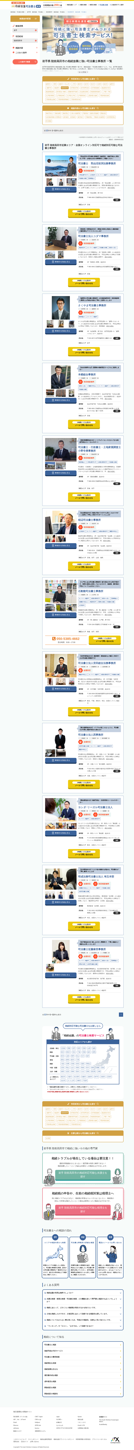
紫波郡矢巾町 (106, 88)
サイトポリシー (33, 1439)
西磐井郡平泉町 (73, 92)
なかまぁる (59, 1425)
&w (18, 1419)
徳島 (92, 1067)
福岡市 (90, 1076)
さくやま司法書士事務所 (92, 305)
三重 (77, 1060)
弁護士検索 (83, 5)
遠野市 (112, 84)
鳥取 (77, 1067)
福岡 (62, 1071)
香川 (87, 1067)
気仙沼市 (94, 167)
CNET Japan (39, 1416)
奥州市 (80, 84)
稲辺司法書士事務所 (89, 519)
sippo (58, 1416)
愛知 (62, 1060)
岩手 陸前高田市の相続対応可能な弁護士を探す (83, 1174)
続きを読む (111, 188)
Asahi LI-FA (81, 1425)
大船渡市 (56, 88)
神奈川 (68, 1052)
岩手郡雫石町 (85, 88)
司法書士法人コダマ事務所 (93, 236)
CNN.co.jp (38, 1419)
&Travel (23, 1419)
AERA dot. (38, 1425)
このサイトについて (20, 1439)
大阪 (62, 1063)
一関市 (54, 84)
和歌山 (88, 1063)
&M (14, 1419)
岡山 (67, 1067)
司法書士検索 (104, 5)
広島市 (109, 1076)
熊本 (77, 1071)
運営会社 (16, 1441)
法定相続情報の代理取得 (53, 117)
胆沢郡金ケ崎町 (61, 92)
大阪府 (83, 738)
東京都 (83, 666)
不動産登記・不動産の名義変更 (95, 117)
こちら (90, 1089)
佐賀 (67, 1071)
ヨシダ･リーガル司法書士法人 (95, 807)
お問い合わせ (34, 1441)
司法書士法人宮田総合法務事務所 (97, 663)
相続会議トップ (72, 5)
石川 (82, 1056)
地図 (117, 200)
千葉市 (85, 1080)
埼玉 (74, 1052)
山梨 (67, 1056)
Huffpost (37, 1422)
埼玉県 (83, 880)
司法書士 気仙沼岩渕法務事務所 (97, 163)
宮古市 (93, 84)
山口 (72, 1067)
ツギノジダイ (82, 1422)
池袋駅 (104, 811)
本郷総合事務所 (87, 374)
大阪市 (94, 738)
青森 (69, 1048)
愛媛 (97, 1067)
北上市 (67, 84)
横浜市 (63, 1076)
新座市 (94, 880)
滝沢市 (86, 84)
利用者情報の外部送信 (83, 1439)
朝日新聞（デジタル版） (20, 1416)
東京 (62, 1052)
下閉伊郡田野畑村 (63, 99)
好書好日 (59, 1422)
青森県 (83, 594)
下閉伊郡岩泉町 (104, 95)
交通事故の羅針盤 (83, 1428)
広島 (62, 1067)
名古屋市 (94, 953)
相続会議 (80, 1419)
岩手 (74, 1048)
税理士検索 (93, 5)
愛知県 (83, 953)
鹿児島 (93, 1071)
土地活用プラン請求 (117, 5)
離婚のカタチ (17, 1431)
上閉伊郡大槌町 (92, 95)
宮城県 (83, 167)
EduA (15, 1422)
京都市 (103, 1076)
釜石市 (105, 84)
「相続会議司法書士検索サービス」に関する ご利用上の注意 (67, 1087)
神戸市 (96, 1076)
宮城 (84, 1048)
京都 (72, 1063)
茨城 (84, 1052)
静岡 (67, 1060)
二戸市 (74, 84)
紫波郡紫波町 (50, 92)
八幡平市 (48, 88)
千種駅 (105, 953)
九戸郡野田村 (81, 95)
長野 (72, 1056)
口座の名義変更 (75, 113)
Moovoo (15, 1425)
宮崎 (87, 1071)
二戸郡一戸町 (106, 92)
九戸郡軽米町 (60, 95)
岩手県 (83, 309)
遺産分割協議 (94, 113)
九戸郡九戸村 (71, 95)
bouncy (37, 1428)
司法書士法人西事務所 (90, 734)
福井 (87, 1056)
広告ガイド (24, 1441)
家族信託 (103, 113)
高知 (102, 1067)
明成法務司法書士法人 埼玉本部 (96, 876)
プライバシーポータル (99, 1439)
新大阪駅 (104, 738)
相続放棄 (58, 113)
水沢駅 (48, 1138)
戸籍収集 (85, 113)
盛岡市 (48, 84)
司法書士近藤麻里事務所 (92, 949)
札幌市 (84, 1076)
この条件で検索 (24, 62)
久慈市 (99, 84)
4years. (80, 1416)
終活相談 (48, 121)
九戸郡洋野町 (50, 95)
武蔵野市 (94, 666)
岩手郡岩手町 (74, 88)
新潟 (62, 1056)
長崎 (72, 1071)
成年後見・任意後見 (69, 117)
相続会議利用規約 (46, 1439)
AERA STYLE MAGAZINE (64, 1428)
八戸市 (94, 594)
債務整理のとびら (40, 1431)
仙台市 (94, 240)
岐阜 (72, 1060)
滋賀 (82, 1063)
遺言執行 (80, 117)
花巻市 (61, 84)
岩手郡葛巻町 (95, 88)
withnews (16, 1428)
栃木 (89, 1052)
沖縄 (99, 1071)
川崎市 (79, 1080)
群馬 (94, 1052)
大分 (82, 1071)
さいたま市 (71, 1080)
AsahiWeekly (103, 1424)
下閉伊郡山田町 (50, 99)
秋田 (79, 1048)
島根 (82, 1067)
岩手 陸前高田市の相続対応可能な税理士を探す (83, 1209)
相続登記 (65, 113)
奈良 (77, 1063)
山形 (89, 1048)
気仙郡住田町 (84, 92)
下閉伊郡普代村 (76, 99)
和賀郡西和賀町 (95, 92)
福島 (94, 1048)
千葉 (79, 1052)
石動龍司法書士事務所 (90, 591)
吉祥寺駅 (105, 666)
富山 (77, 1056)
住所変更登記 (111, 117)
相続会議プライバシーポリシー (64, 1439)
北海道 (63, 1048)
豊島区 (94, 811)
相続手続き (49, 113)
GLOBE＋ (59, 1419)
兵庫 (67, 1063)
